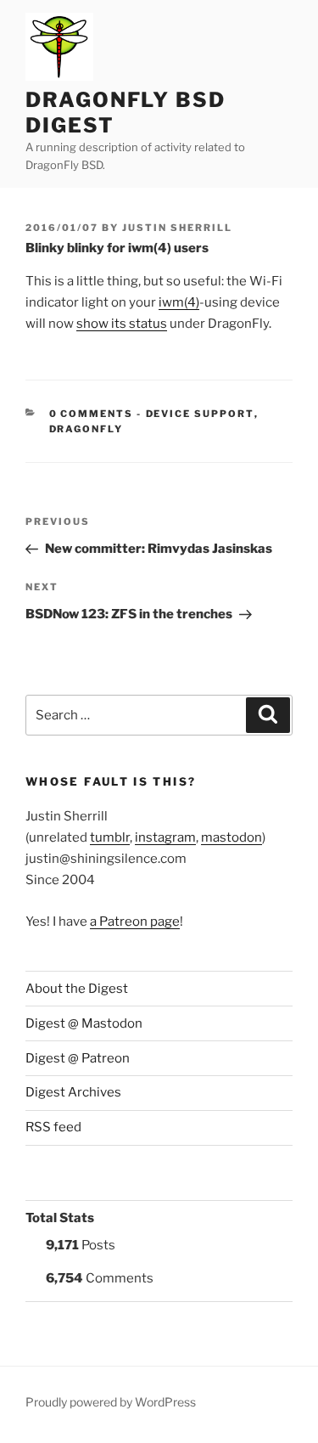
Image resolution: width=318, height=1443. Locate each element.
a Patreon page (135, 921)
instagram (165, 837)
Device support (200, 414)
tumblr (110, 837)
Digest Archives (73, 1092)
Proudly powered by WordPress (110, 1402)
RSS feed (53, 1127)
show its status (121, 323)
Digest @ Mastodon (83, 1023)
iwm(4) (179, 302)
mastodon (231, 837)
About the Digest (76, 988)
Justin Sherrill (177, 228)
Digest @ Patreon (77, 1058)
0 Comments (91, 414)
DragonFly (86, 429)
